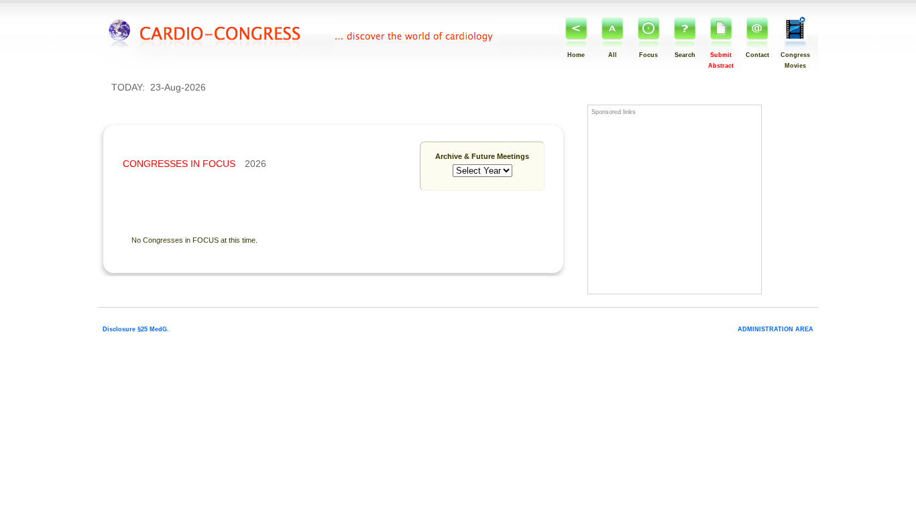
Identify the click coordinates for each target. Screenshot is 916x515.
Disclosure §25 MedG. (136, 329)
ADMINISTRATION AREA (775, 329)
